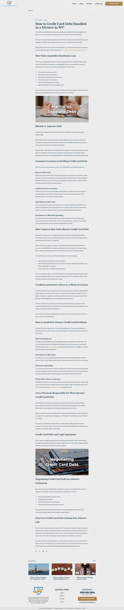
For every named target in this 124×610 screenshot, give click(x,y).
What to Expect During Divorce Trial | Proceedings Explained (85, 578)
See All (94, 560)
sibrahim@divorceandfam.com (87, 602)
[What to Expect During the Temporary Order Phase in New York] (38, 569)
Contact (62, 601)
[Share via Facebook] (36, 551)
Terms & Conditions (69, 608)
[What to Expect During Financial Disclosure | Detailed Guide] (62, 569)
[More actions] (88, 20)
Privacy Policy (78, 608)
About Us (62, 596)
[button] (89, 3)
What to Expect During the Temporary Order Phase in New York (38, 578)
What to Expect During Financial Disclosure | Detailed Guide (61, 578)
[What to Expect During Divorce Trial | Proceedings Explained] (85, 569)
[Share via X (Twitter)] (39, 551)
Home (62, 593)
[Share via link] (46, 551)
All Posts (30, 10)
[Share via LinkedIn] (43, 551)
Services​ (62, 598)
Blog (84, 608)
